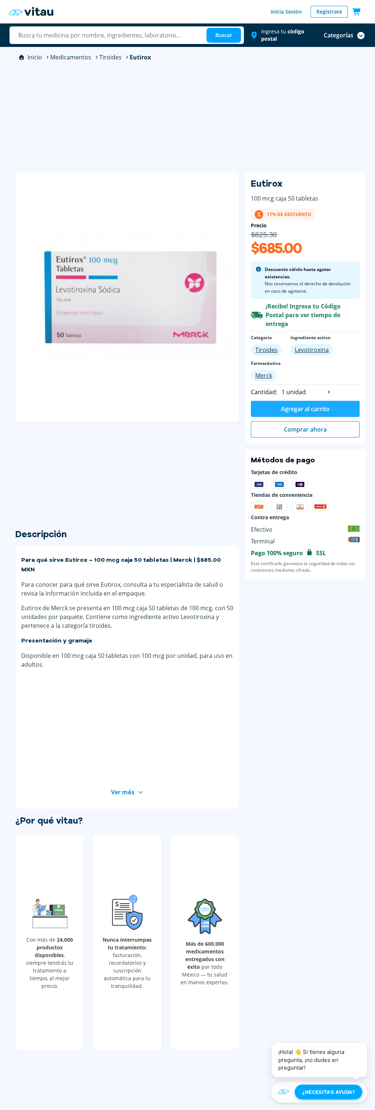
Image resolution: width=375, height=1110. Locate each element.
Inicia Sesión (286, 11)
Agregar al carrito (305, 409)
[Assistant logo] (283, 1092)
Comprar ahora (305, 429)
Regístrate (329, 11)
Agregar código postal (288, 92)
